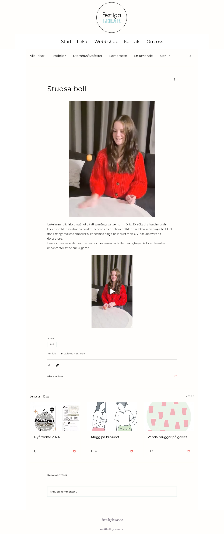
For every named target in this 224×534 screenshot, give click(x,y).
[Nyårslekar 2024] (55, 416)
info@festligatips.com (112, 529)
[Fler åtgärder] (175, 79)
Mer (163, 56)
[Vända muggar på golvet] (169, 416)
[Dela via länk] (57, 365)
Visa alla (190, 395)
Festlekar (58, 56)
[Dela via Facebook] (49, 365)
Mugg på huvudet (105, 437)
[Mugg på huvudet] (112, 416)
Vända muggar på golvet (167, 437)
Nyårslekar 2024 (47, 437)
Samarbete (118, 56)
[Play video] (112, 291)
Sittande (80, 353)
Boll (52, 344)
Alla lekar (37, 56)
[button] (189, 55)
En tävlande (143, 56)
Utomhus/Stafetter (87, 56)
